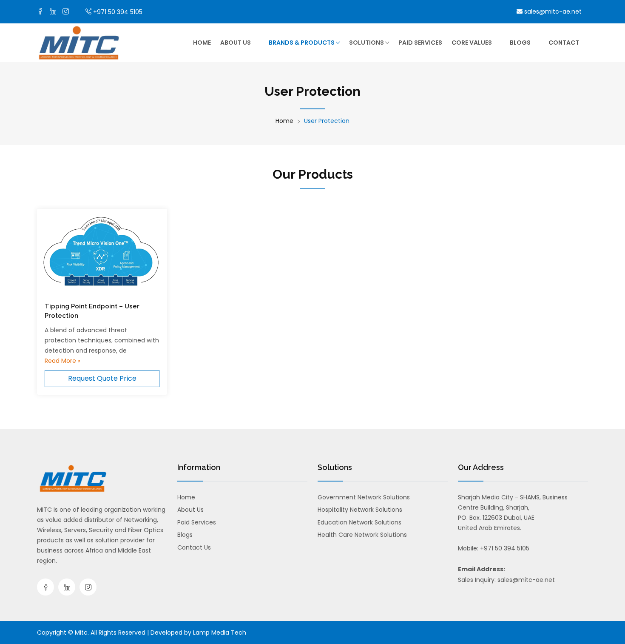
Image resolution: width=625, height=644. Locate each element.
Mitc (81, 632)
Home (202, 42)
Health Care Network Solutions (362, 534)
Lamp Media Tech (219, 632)
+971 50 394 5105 (117, 12)
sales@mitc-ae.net (552, 11)
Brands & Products (302, 42)
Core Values (472, 42)
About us (235, 42)
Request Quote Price (102, 378)
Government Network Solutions (364, 497)
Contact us (194, 547)
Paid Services (420, 42)
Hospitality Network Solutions (360, 509)
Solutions (367, 42)
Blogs (520, 42)
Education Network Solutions (359, 522)
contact (563, 42)
